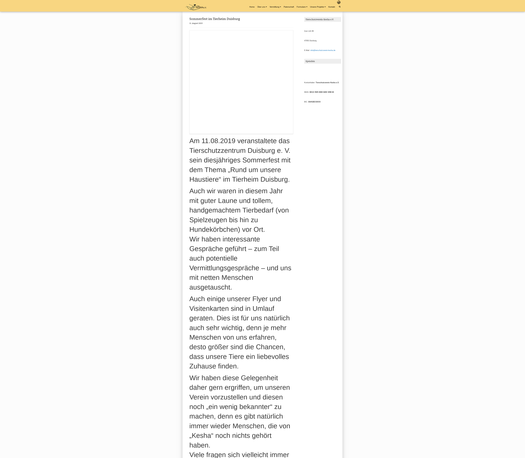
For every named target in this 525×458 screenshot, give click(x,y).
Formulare (301, 7)
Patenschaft (289, 7)
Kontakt (331, 7)
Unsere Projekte (317, 7)
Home (252, 7)
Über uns (261, 7)
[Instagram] (338, 2)
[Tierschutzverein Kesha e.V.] (195, 7)
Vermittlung (274, 7)
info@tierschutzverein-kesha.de (322, 50)
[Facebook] (334, 2)
